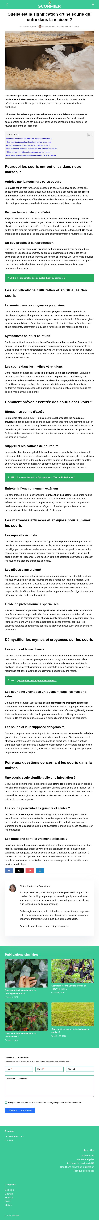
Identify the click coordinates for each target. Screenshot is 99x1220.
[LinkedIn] (40, 870)
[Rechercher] (7, 4)
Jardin (77, 26)
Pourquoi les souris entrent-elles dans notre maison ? (29, 139)
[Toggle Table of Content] (88, 135)
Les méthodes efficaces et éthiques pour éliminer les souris (32, 149)
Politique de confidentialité (80, 1163)
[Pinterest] (30, 870)
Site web (71, 1069)
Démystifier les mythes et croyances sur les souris (28, 152)
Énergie (9, 1193)
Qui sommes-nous (14, 1136)
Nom (9, 1069)
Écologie (9, 1190)
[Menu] (93, 4)
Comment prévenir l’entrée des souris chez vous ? (28, 145)
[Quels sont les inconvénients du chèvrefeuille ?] (26, 1016)
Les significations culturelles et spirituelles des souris (29, 142)
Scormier (15, 1215)
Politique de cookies (83, 1171)
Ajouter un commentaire (17, 1078)
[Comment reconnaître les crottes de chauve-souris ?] (72, 971)
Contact (9, 1140)
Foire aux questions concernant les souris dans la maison (31, 155)
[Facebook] (9, 870)
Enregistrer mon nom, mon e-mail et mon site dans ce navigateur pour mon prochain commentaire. (45, 1103)
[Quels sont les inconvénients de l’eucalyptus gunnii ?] (26, 973)
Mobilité (9, 1197)
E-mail (40, 1069)
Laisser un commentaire (19, 1110)
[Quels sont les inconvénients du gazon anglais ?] (72, 1014)
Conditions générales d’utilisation (77, 1167)
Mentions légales (85, 1159)
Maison (8, 1205)
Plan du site (88, 1155)
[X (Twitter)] (19, 870)
